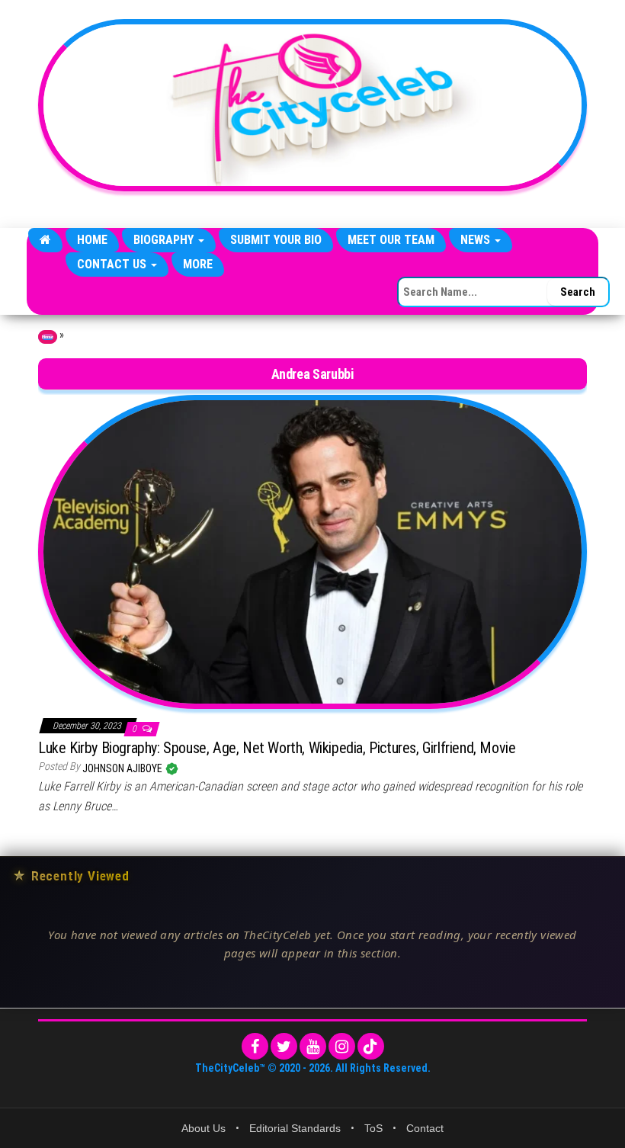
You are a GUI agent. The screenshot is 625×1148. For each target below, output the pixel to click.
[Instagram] (342, 1046)
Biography (165, 239)
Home (92, 239)
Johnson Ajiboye (123, 768)
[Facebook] (255, 1046)
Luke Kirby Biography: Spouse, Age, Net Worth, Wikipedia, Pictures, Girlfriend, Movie (276, 748)
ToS (373, 1128)
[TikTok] (370, 1046)
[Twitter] (284, 1046)
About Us (203, 1128)
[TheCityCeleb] (45, 240)
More (198, 264)
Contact (425, 1128)
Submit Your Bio (276, 239)
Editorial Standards (295, 1128)
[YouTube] (313, 1046)
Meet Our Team (391, 239)
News (476, 239)
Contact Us (113, 264)
